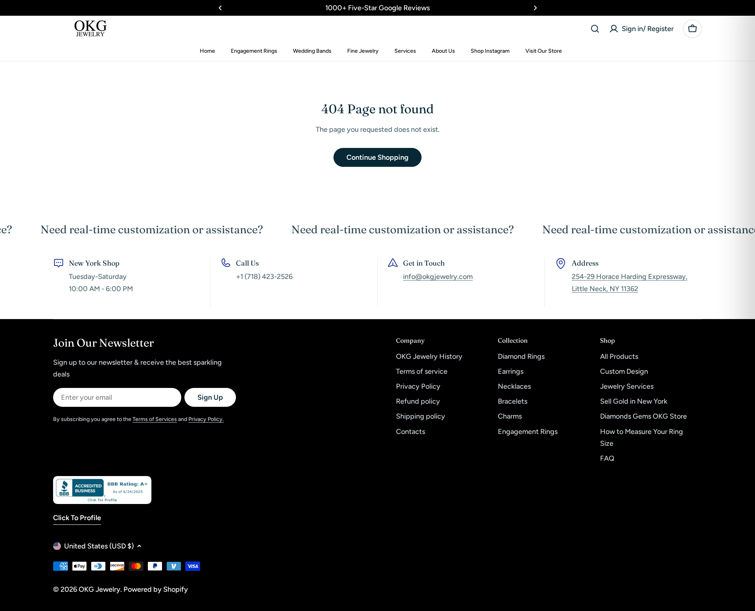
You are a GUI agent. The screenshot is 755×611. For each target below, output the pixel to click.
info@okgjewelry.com (438, 276)
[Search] (595, 28)
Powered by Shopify (155, 589)
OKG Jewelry (99, 589)
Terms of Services (155, 419)
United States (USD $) (99, 546)
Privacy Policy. (206, 419)
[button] (220, 8)
